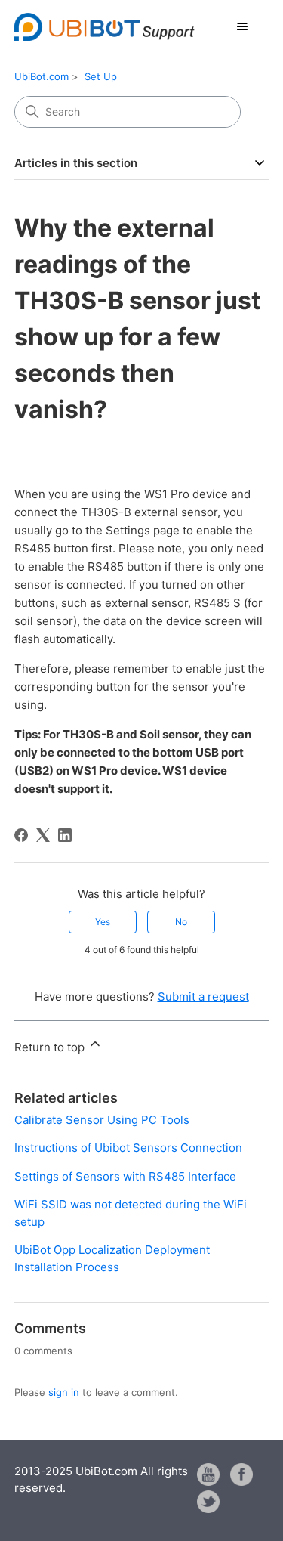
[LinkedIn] (65, 835)
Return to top (51, 1047)
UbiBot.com (41, 76)
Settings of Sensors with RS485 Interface (125, 1176)
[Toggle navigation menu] (242, 27)
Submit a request (203, 996)
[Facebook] (21, 835)
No (181, 921)
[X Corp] (43, 835)
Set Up (101, 76)
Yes (102, 921)
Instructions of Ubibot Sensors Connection (128, 1147)
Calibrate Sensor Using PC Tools (101, 1119)
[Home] (104, 27)
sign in (63, 1392)
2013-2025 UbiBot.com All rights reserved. (101, 1480)
